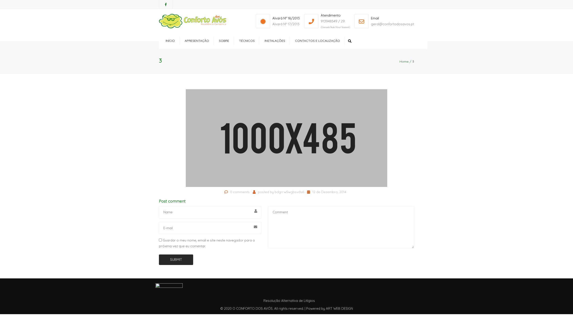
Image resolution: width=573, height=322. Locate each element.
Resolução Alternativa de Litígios (289, 301)
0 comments (240, 192)
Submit (176, 259)
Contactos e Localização (317, 41)
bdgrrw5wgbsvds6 (289, 192)
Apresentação (197, 41)
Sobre (224, 41)
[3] (286, 138)
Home (404, 61)
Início (170, 41)
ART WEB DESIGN (339, 308)
